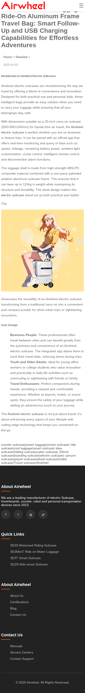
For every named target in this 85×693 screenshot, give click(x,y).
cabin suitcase (47, 452)
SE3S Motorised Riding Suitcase (33, 545)
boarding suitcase (26, 455)
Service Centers (21, 652)
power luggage (36, 444)
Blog (13, 608)
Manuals (16, 646)
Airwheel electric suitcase (25, 414)
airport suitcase (25, 459)
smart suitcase (43, 448)
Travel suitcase (24, 462)
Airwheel (42, 462)
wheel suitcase (47, 459)
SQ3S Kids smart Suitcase (29, 564)
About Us (16, 595)
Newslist (21, 57)
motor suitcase (58, 444)
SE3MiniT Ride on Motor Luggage (34, 551)
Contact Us (18, 614)
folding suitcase (25, 452)
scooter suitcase (12, 444)
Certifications (19, 602)
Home (7, 57)
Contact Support (22, 658)
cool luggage (23, 448)
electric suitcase (12, 195)
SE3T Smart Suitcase (25, 558)
